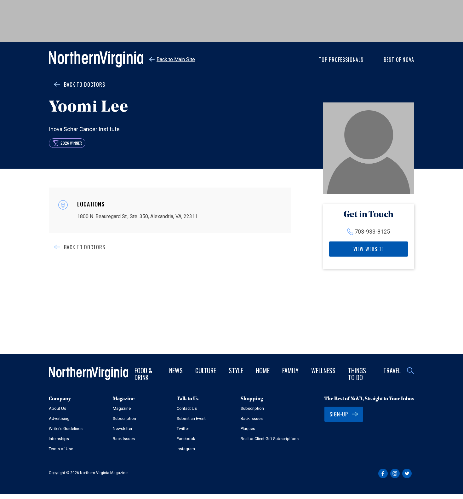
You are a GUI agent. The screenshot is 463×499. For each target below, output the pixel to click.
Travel (392, 370)
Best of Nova (399, 59)
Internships (59, 438)
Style (236, 370)
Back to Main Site (176, 59)
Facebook (186, 438)
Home (263, 370)
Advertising (59, 418)
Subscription (124, 418)
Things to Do (357, 374)
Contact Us (187, 408)
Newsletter (122, 428)
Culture (205, 370)
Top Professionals (341, 59)
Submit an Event (191, 418)
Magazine (122, 408)
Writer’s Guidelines (66, 428)
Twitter (183, 428)
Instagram (186, 448)
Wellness (323, 370)
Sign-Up (338, 414)
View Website (368, 249)
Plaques (248, 428)
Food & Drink (143, 374)
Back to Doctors (84, 84)
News (176, 370)
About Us (57, 408)
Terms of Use (61, 448)
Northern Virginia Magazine (96, 59)
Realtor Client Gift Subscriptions (270, 438)
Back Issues (124, 438)
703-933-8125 (372, 231)
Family (290, 370)
